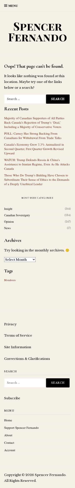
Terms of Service (18, 335)
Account (9, 450)
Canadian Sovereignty (17, 215)
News (7, 228)
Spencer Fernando (37, 31)
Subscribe (12, 398)
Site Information (17, 347)
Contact (9, 442)
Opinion (9, 222)
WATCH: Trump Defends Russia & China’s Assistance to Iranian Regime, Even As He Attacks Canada (37, 164)
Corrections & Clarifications (27, 359)
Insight (8, 209)
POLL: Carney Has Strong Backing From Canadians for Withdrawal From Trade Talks (32, 135)
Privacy (10, 324)
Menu (13, 5)
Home (8, 420)
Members (10, 280)
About (8, 435)
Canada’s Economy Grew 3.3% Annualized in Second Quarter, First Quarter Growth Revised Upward (34, 148)
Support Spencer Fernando (21, 427)
